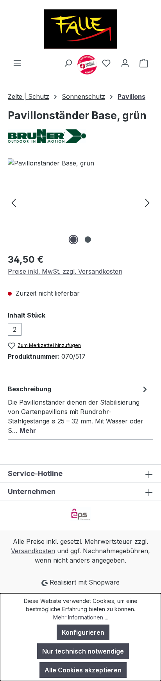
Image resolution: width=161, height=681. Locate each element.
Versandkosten (33, 551)
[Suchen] (68, 63)
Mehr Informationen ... (80, 617)
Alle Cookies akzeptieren (83, 670)
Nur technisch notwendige (83, 651)
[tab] (78, 409)
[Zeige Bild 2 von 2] (87, 239)
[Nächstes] (147, 202)
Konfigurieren (83, 632)
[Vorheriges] (14, 202)
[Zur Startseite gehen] (80, 29)
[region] (80, 202)
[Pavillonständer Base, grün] (80, 202)
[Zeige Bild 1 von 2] (73, 239)
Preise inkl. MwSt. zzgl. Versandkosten (65, 271)
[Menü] (17, 63)
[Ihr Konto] (125, 63)
